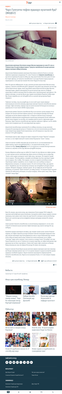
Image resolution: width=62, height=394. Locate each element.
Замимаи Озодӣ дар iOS (11, 386)
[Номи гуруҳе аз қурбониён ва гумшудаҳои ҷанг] (44, 340)
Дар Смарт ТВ (35, 384)
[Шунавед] (18, 392)
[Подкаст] (31, 362)
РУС (42, 392)
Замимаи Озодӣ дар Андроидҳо (14, 384)
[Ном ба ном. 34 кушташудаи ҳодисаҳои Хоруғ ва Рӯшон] (44, 319)
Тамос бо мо (35, 375)
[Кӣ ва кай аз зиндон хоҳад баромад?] (17, 319)
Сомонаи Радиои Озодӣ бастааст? (14, 375)
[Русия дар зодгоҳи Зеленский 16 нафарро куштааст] (49, 289)
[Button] (35, 23)
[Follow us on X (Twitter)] (20, 362)
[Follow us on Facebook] (10, 362)
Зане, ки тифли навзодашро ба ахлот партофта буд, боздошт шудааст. (29, 179)
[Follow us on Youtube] (13, 362)
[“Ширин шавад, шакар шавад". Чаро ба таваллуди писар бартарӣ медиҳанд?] (13, 289)
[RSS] (27, 362)
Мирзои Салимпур (10, 17)
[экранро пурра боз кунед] (55, 203)
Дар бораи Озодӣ (10, 372)
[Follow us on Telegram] (24, 362)
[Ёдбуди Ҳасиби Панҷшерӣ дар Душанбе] (31, 289)
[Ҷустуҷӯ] (53, 392)
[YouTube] (30, 392)
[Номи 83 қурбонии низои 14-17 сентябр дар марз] (17, 340)
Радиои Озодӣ (15, 181)
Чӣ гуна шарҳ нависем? (38, 372)
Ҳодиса (7, 6)
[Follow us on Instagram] (17, 362)
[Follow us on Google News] (6, 362)
